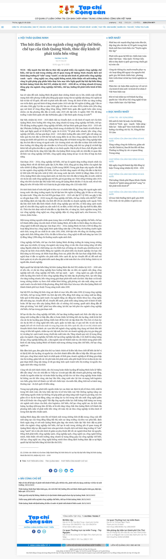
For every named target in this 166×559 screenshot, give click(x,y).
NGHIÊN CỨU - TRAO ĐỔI (125, 27)
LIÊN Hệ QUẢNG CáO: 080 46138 (125, 545)
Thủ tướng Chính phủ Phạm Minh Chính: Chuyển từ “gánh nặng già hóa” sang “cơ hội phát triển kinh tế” (127, 183)
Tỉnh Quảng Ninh (52, 461)
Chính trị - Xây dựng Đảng (22, 27)
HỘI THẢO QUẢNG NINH (34, 37)
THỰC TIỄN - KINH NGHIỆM (107, 27)
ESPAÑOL (137, 22)
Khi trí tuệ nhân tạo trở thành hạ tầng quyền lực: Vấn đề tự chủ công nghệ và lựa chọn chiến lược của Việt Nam (127, 100)
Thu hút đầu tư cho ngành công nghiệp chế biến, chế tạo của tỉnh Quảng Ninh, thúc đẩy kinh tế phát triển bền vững (61, 49)
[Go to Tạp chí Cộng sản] (83, 9)
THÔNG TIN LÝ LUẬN (142, 27)
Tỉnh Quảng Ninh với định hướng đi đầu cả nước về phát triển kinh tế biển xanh (50, 503)
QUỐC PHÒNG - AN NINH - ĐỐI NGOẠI (65, 27)
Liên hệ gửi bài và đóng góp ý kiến (84, 545)
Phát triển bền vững (35, 461)
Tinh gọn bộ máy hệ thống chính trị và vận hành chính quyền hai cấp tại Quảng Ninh (52, 495)
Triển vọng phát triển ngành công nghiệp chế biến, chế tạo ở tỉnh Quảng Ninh (50, 499)
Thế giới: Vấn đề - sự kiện (88, 27)
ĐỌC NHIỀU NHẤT (118, 111)
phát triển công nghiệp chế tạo (74, 461)
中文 (120, 22)
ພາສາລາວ (112, 22)
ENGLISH (128, 22)
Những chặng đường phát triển (39, 527)
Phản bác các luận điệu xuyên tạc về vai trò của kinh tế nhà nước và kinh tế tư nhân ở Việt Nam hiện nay (128, 89)
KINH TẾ (35, 27)
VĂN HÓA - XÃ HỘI (45, 27)
